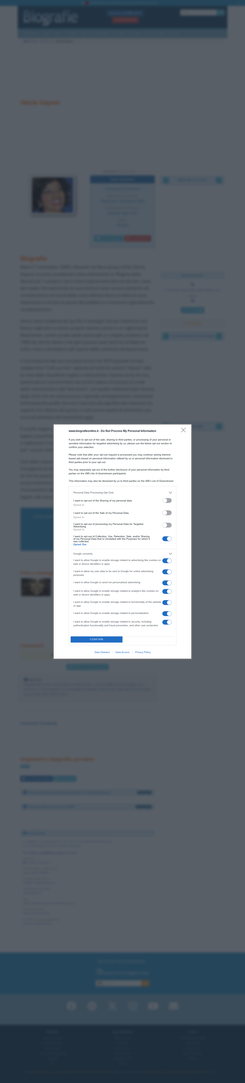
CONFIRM (96, 639)
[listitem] (122, 492)
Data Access (122, 652)
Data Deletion (102, 652)
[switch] (167, 500)
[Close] (184, 431)
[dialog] (122, 541)
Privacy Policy (143, 652)
